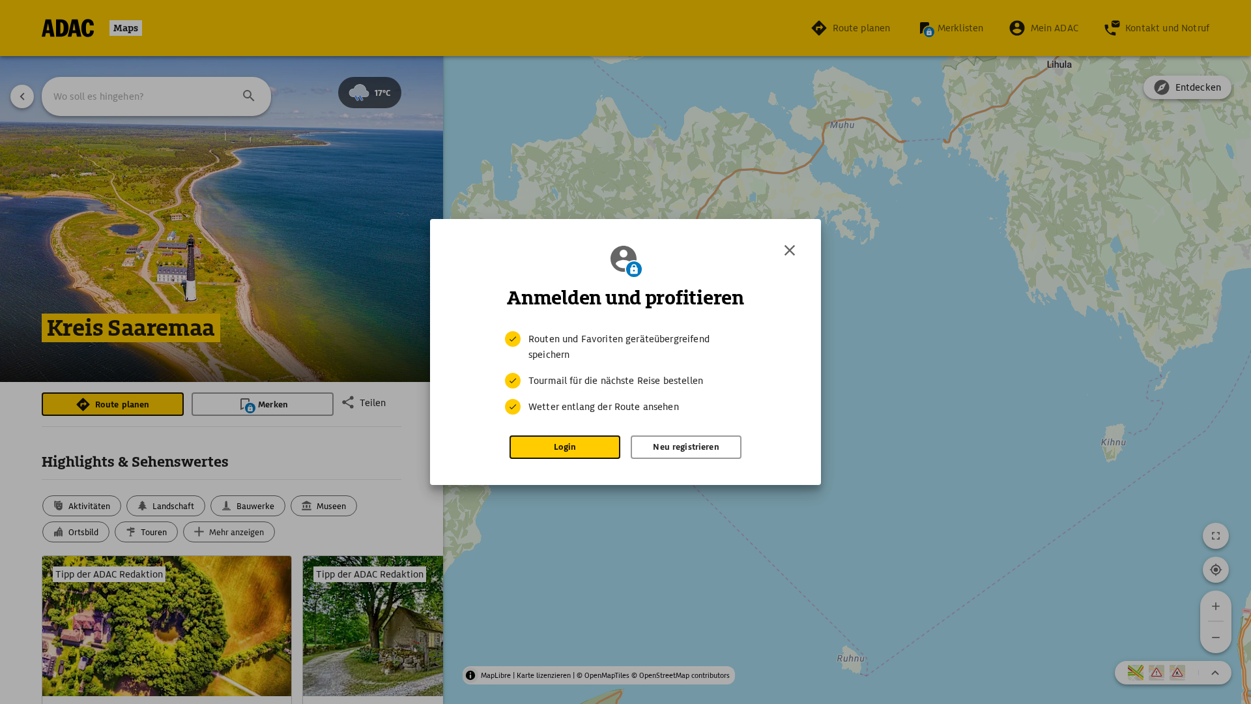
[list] (625, 373)
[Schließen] (789, 250)
